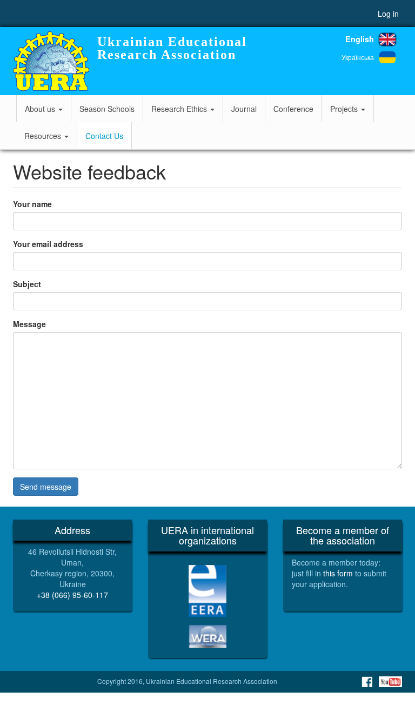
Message (29, 323)
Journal (244, 108)
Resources (43, 135)
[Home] (51, 61)
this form (338, 573)
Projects (345, 108)
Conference (293, 108)
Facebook (367, 681)
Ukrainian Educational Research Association (172, 48)
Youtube (390, 681)
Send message (45, 486)
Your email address (48, 243)
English (359, 39)
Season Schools (107, 108)
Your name (32, 203)
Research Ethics (180, 108)
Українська (358, 57)
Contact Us (104, 135)
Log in (388, 13)
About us (41, 108)
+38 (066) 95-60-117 (72, 594)
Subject (27, 283)
